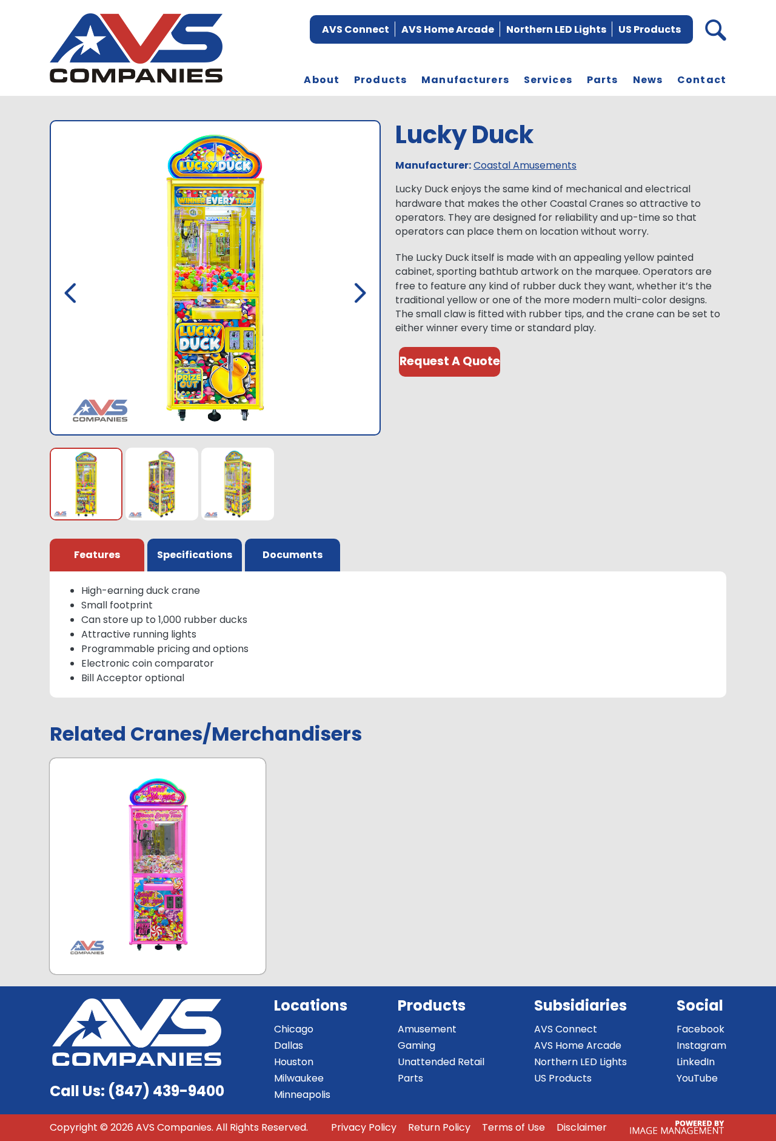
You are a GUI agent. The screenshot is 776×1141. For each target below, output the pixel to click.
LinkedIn (696, 1062)
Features (97, 555)
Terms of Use (513, 1127)
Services (548, 80)
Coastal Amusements (525, 165)
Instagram (701, 1045)
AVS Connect (355, 29)
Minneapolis (302, 1095)
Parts (602, 80)
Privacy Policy (363, 1127)
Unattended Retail (441, 1062)
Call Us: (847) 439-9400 (137, 1091)
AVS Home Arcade (447, 29)
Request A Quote (450, 361)
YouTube (697, 1078)
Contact (701, 80)
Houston (293, 1062)
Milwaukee (299, 1078)
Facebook (700, 1029)
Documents (293, 555)
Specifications (194, 555)
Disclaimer (582, 1127)
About (322, 80)
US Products (649, 29)
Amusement (427, 1029)
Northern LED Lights (556, 29)
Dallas (288, 1045)
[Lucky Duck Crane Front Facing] (215, 281)
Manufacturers (465, 80)
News (648, 80)
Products (380, 80)
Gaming (416, 1045)
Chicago (293, 1029)
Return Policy (439, 1127)
